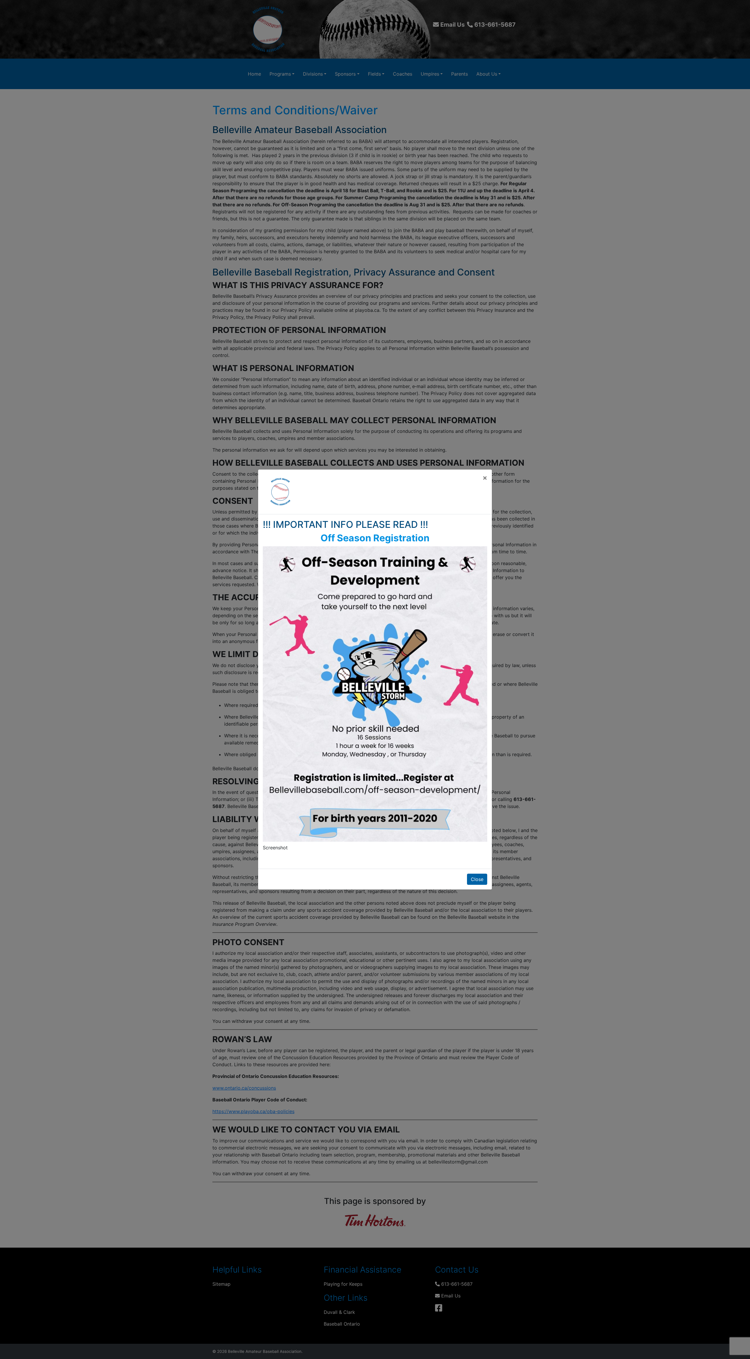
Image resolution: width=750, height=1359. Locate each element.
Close (477, 879)
